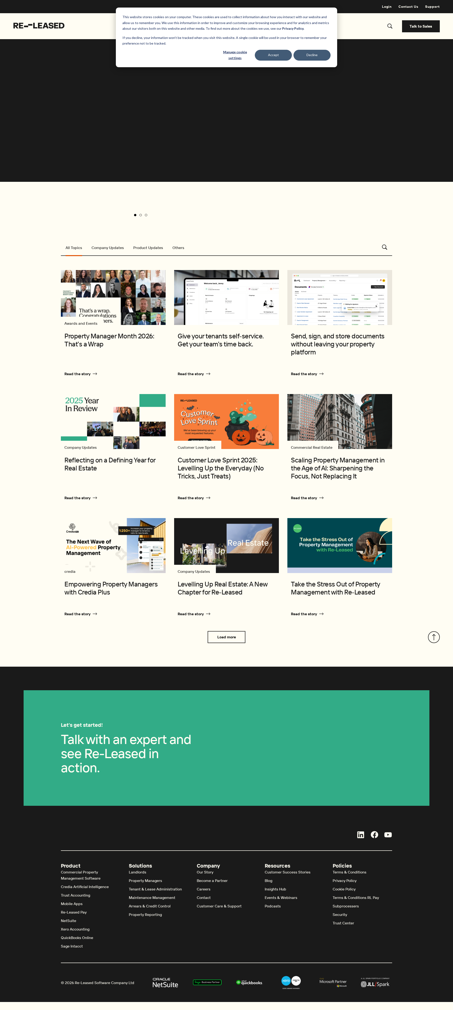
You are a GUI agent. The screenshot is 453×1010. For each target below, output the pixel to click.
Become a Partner (212, 880)
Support (432, 6)
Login (387, 6)
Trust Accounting (75, 895)
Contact (204, 897)
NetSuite (68, 920)
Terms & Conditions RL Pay (356, 897)
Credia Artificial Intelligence (85, 886)
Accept (273, 55)
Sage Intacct (72, 946)
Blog (268, 880)
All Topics (74, 247)
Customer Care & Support (219, 906)
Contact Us (408, 6)
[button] (135, 215)
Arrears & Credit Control (150, 906)
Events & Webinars (281, 897)
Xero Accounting (75, 929)
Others (178, 247)
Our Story (205, 872)
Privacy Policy (345, 880)
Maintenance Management (152, 897)
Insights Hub (275, 889)
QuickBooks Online (77, 937)
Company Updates (108, 247)
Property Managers (145, 880)
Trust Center (343, 923)
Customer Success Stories (287, 872)
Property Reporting (145, 914)
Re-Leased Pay (74, 912)
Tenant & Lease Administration (155, 889)
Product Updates (148, 247)
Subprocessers (346, 906)
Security (340, 914)
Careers (203, 889)
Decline (312, 55)
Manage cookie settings (235, 55)
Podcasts (273, 906)
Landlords (137, 872)
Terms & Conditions (349, 872)
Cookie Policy (344, 889)
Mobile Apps (72, 903)
